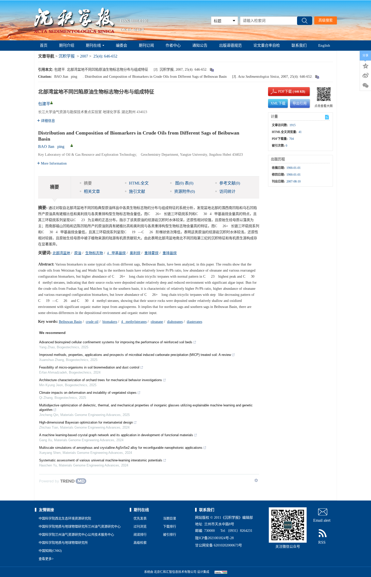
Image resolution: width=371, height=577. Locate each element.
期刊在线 (93, 45)
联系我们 (299, 45)
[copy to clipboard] (317, 76)
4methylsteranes (134, 322)
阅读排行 (140, 534)
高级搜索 (326, 20)
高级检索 (140, 542)
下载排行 (169, 526)
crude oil (92, 322)
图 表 (183, 183)
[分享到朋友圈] (365, 85)
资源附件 (184, 191)
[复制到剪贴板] (211, 69)
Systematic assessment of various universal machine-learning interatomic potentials (100, 460)
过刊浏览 (140, 526)
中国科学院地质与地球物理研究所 (63, 542)
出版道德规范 (230, 45)
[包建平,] (51, 102)
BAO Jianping (54, 146)
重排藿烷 (151, 253)
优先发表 (140, 518)
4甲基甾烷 (116, 253)
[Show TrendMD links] (256, 480)
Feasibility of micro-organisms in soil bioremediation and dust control (89, 367)
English (324, 45)
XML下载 (278, 103)
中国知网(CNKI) (50, 551)
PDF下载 (280, 91)
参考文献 (229, 183)
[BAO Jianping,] (71, 145)
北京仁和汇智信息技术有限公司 (175, 572)
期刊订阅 (146, 45)
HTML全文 (139, 183)
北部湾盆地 (61, 253)
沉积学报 (67, 56)
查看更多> (46, 559)
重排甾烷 (170, 253)
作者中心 (173, 45)
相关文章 (92, 191)
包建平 (44, 104)
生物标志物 (94, 253)
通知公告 (199, 45)
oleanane (157, 322)
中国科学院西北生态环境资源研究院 (65, 518)
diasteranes (194, 322)
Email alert (321, 520)
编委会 (121, 45)
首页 (43, 45)
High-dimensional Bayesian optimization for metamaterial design (86, 422)
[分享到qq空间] (365, 65)
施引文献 (137, 191)
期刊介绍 (66, 45)
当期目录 (169, 518)
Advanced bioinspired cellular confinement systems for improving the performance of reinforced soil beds (115, 342)
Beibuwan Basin (70, 322)
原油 (77, 253)
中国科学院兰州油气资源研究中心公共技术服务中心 (76, 534)
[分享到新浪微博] (365, 75)
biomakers (109, 322)
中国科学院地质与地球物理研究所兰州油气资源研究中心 (80, 526)
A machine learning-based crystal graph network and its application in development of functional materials (116, 435)
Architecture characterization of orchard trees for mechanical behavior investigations (100, 380)
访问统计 (227, 191)
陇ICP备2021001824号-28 (214, 538)
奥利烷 (135, 253)
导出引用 (300, 103)
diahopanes (175, 322)
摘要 (88, 183)
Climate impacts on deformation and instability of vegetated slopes (88, 393)
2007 (84, 56)
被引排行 (169, 534)
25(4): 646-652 (105, 56)
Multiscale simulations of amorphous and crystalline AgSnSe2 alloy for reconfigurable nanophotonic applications (120, 448)
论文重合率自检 (266, 45)
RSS (322, 542)
